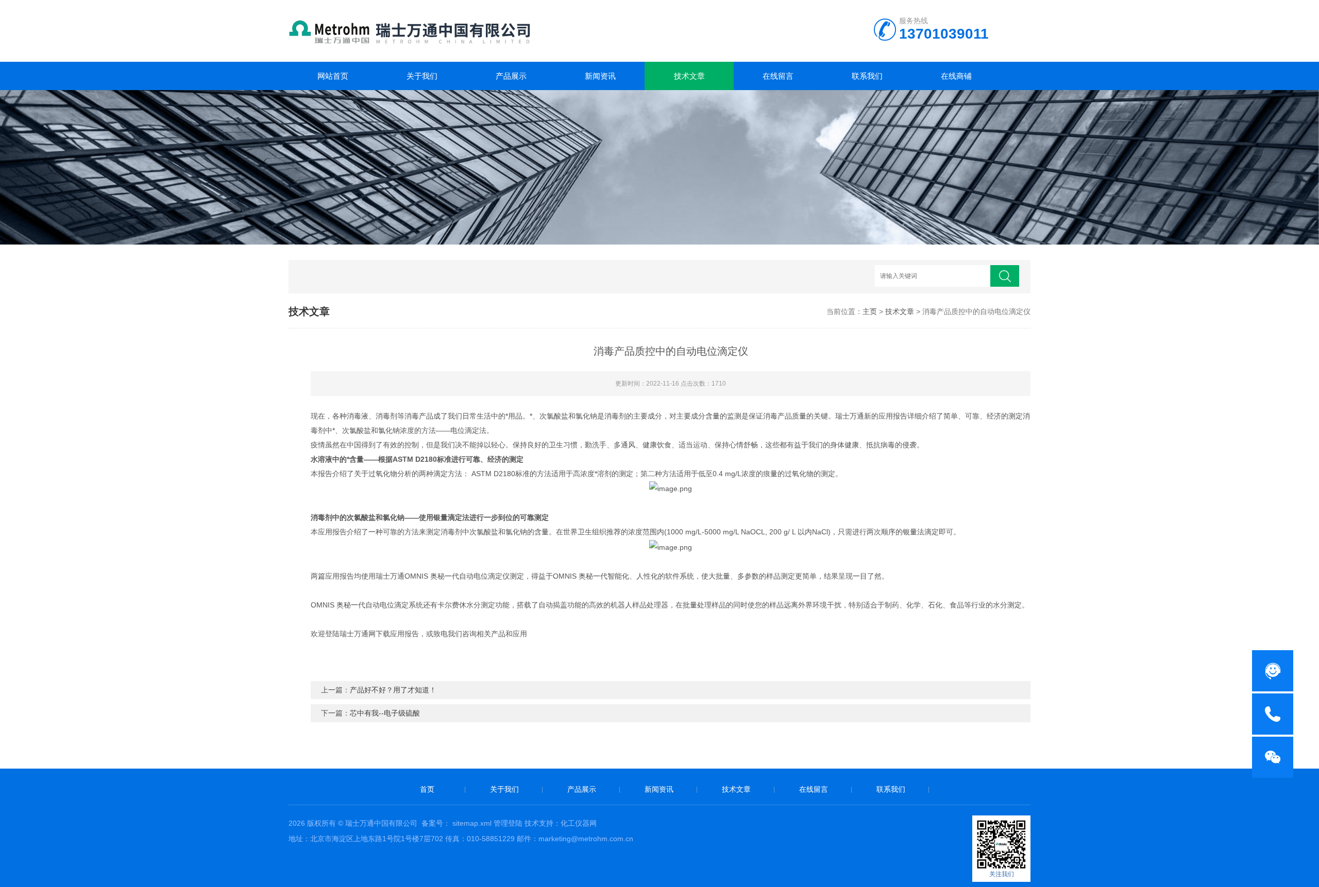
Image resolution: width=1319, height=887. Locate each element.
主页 (870, 311)
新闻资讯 (600, 76)
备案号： (435, 823)
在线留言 (778, 76)
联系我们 (867, 76)
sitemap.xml (472, 823)
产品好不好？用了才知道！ (393, 690)
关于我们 (422, 76)
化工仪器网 (579, 823)
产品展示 (511, 76)
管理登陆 (508, 823)
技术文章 (689, 76)
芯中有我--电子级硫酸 (385, 713)
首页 (427, 789)
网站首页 (332, 76)
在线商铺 (956, 76)
